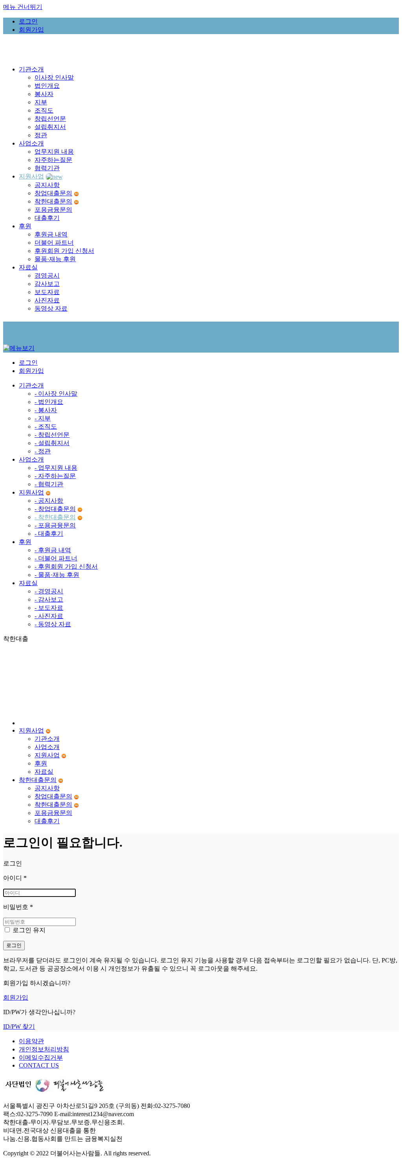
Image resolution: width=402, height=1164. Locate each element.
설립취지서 (50, 127)
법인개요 (47, 85)
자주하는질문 (53, 159)
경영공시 (47, 275)
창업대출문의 (53, 193)
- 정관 (43, 451)
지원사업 (31, 492)
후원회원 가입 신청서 (64, 250)
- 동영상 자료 (53, 624)
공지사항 (47, 185)
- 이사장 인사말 (56, 393)
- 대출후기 (49, 533)
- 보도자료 (49, 607)
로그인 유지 (28, 930)
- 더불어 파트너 (56, 558)
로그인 (14, 945)
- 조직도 (46, 426)
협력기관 (47, 168)
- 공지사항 (49, 500)
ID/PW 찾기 (19, 1026)
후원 (25, 541)
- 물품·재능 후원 (57, 574)
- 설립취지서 (52, 443)
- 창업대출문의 (55, 509)
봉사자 (44, 94)
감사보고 (47, 283)
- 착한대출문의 (55, 517)
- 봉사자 (46, 410)
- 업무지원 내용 (56, 467)
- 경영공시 (49, 591)
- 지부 (43, 418)
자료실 (28, 583)
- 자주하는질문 (55, 476)
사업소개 (31, 459)
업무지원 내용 (54, 151)
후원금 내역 (51, 234)
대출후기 (47, 218)
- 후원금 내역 (53, 550)
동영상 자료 (51, 308)
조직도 (44, 110)
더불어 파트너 (54, 242)
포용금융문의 (53, 209)
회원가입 (15, 997)
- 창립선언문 (52, 434)
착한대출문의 (53, 201)
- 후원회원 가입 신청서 (66, 566)
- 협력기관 (49, 484)
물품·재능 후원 (55, 259)
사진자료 (47, 300)
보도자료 (47, 292)
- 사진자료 (49, 616)
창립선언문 (50, 118)
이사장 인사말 (54, 77)
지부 (41, 102)
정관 (41, 135)
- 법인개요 (49, 401)
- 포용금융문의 (55, 525)
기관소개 (31, 385)
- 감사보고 (49, 599)
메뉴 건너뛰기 (22, 7)
